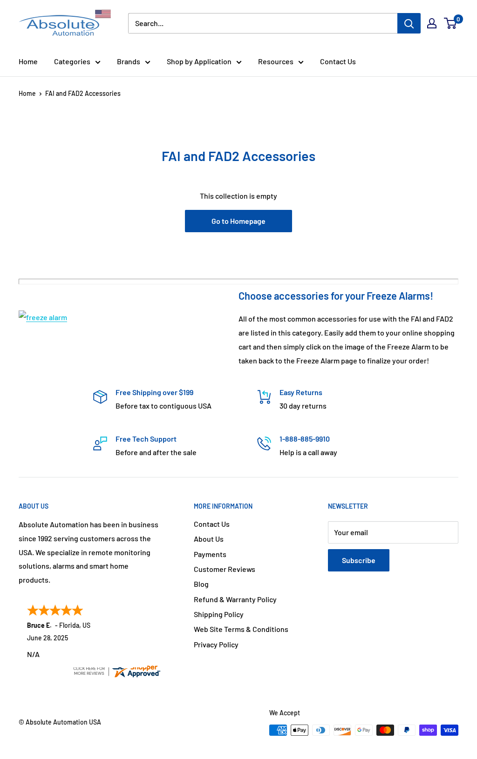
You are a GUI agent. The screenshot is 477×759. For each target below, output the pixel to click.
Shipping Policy (219, 614)
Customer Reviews (224, 568)
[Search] (409, 23)
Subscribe (358, 560)
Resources (275, 61)
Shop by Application (199, 61)
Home (28, 61)
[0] (451, 23)
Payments (210, 554)
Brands (128, 61)
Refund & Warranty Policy (235, 599)
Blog (201, 583)
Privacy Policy (216, 644)
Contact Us (338, 61)
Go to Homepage (238, 220)
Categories (72, 61)
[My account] (431, 23)
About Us (209, 538)
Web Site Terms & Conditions (241, 629)
